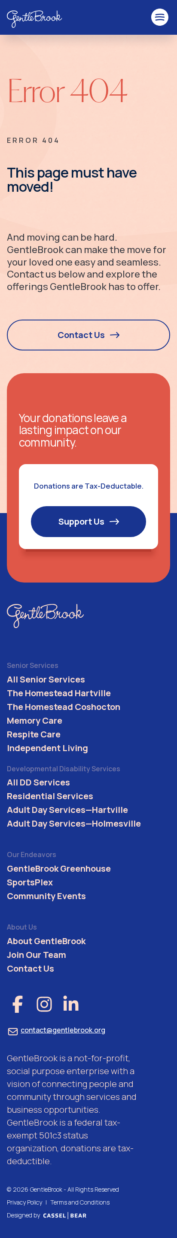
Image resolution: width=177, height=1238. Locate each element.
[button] (160, 17)
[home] (34, 17)
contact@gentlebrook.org (63, 1030)
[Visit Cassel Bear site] (64, 1215)
